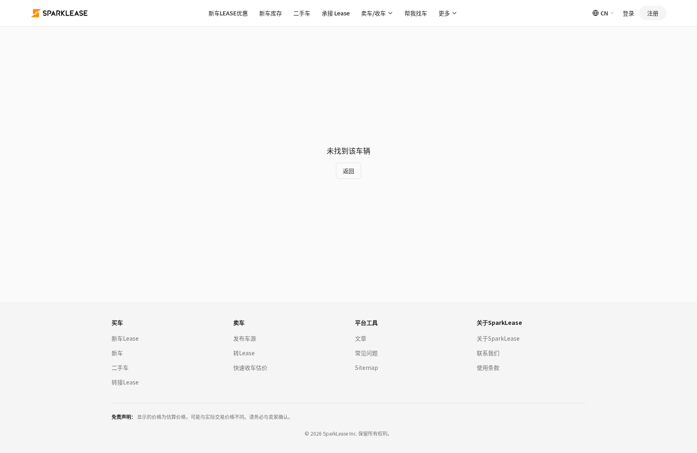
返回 (348, 171)
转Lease (244, 353)
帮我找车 (415, 13)
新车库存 (270, 13)
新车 (117, 353)
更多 (444, 13)
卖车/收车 (373, 13)
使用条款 (488, 367)
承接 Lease (336, 13)
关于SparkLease (498, 338)
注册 (652, 13)
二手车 (301, 13)
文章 (360, 338)
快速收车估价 (250, 367)
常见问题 (366, 353)
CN (604, 13)
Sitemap (366, 367)
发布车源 (244, 338)
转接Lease (125, 382)
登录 (628, 13)
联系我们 (488, 353)
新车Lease (125, 338)
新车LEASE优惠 (228, 13)
